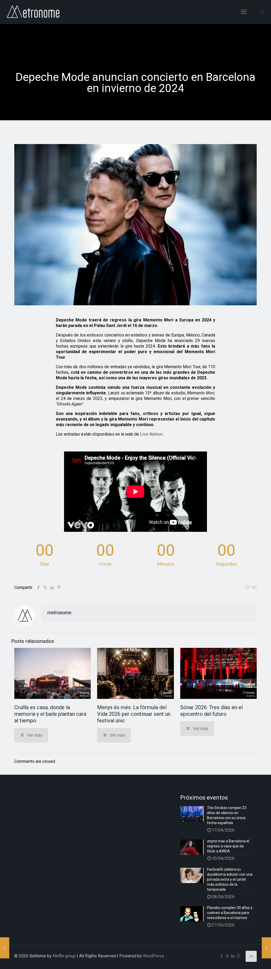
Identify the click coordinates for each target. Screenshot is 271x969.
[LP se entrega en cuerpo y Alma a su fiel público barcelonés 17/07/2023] (4, 947)
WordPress (153, 955)
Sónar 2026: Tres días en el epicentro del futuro (211, 710)
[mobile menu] (243, 11)
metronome (59, 612)
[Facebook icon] (222, 956)
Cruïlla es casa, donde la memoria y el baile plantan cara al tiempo (50, 714)
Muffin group (64, 955)
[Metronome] (33, 12)
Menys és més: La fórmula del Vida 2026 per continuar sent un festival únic (133, 714)
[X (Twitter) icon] (227, 956)
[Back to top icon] (251, 956)
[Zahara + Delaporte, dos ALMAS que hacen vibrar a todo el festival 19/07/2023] (266, 947)
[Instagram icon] (238, 956)
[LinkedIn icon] (233, 956)
